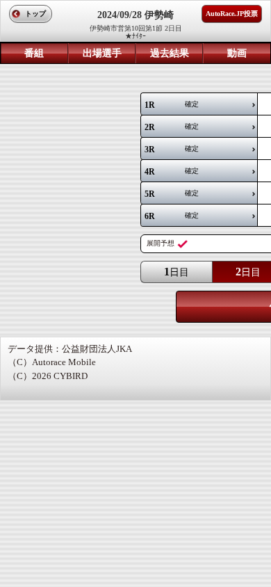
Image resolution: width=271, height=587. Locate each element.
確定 (172, 105)
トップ (35, 13)
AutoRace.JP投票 (232, 13)
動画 (237, 53)
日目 (176, 272)
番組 (34, 53)
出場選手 (102, 53)
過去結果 (169, 53)
